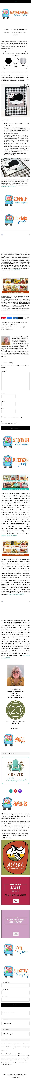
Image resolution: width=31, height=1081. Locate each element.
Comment (4, 371)
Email (3, 401)
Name (3, 394)
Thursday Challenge (11, 324)
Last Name (4, 997)
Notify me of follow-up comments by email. (11, 417)
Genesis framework (12, 1076)
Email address (5, 982)
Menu (15, 1)
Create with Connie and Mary (8, 186)
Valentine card (9, 329)
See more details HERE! (15, 269)
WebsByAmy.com (15, 1077)
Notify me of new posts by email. (9, 423)
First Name (4, 989)
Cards (11, 322)
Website (3, 408)
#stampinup (13, 327)
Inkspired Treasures (15, 14)
